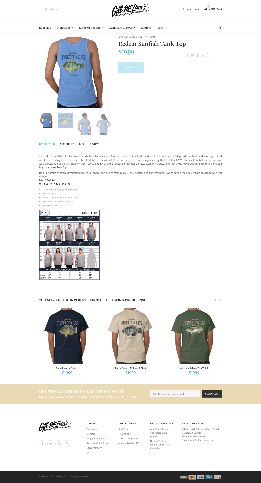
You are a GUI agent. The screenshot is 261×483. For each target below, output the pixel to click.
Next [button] (107, 124)
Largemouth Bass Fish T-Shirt (194, 368)
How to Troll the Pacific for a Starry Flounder (160, 445)
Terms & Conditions (97, 443)
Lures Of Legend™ (91, 27)
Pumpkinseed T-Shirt (67, 368)
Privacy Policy (94, 448)
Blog (160, 27)
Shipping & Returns (97, 438)
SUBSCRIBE (211, 393)
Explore (146, 27)
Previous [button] (43, 124)
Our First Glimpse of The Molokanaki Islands (160, 433)
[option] (46, 120)
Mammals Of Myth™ (122, 27)
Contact (91, 434)
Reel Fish (45, 27)
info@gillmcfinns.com (201, 440)
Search (90, 452)
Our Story (92, 429)
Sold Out (131, 67)
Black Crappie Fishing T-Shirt (130, 368)
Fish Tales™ (65, 27)
